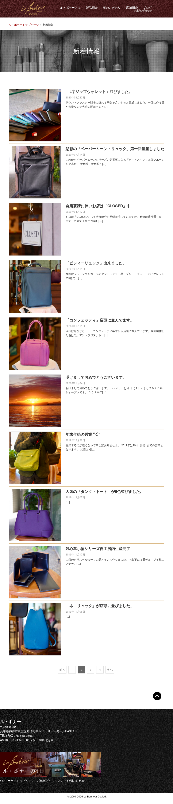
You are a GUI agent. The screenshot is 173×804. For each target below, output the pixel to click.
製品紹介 (92, 7)
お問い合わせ (143, 10)
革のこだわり (112, 7)
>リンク (57, 780)
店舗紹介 (132, 7)
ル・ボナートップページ (24, 25)
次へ (110, 669)
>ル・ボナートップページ (17, 780)
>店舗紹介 (43, 780)
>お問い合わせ (75, 780)
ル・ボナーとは (70, 7)
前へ (62, 669)
